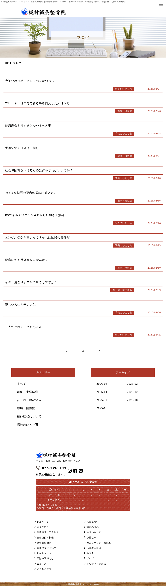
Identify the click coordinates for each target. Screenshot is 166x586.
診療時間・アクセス (48, 532)
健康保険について (46, 548)
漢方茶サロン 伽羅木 (99, 543)
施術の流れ (93, 527)
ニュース (42, 564)
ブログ (90, 558)
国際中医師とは (45, 558)
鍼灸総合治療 (44, 543)
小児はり (91, 537)
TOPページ (43, 522)
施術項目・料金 (45, 537)
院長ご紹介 (43, 527)
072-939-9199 (54, 468)
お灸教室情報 (94, 548)
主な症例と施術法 (96, 564)
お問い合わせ (84, 481)
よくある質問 (44, 569)
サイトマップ (44, 553)
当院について (94, 522)
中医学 (90, 553)
